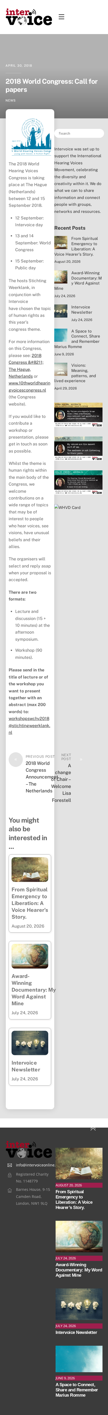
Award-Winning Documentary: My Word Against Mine (34, 990)
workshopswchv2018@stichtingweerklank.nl (29, 725)
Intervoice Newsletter (81, 309)
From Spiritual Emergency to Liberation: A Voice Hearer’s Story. (30, 903)
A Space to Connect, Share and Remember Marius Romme (77, 339)
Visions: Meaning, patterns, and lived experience (75, 373)
